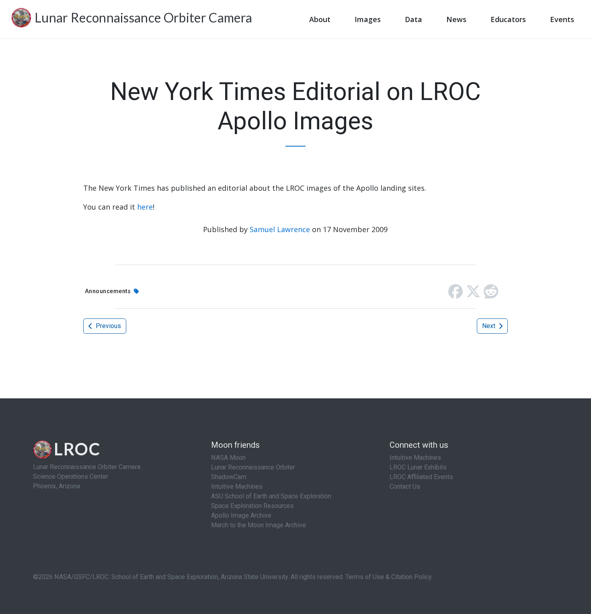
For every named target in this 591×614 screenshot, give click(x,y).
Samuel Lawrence (280, 229)
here (145, 207)
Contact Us (405, 486)
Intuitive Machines (237, 486)
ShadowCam (228, 477)
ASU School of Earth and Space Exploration (271, 496)
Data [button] (413, 19)
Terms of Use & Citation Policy (388, 577)
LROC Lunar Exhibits (418, 467)
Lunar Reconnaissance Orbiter (253, 467)
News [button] (456, 19)
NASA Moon (228, 457)
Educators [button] (508, 19)
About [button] (319, 19)
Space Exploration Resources (252, 506)
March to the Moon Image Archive (258, 525)
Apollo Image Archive (241, 515)
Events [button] (562, 19)
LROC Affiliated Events (421, 477)
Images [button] (368, 19)
